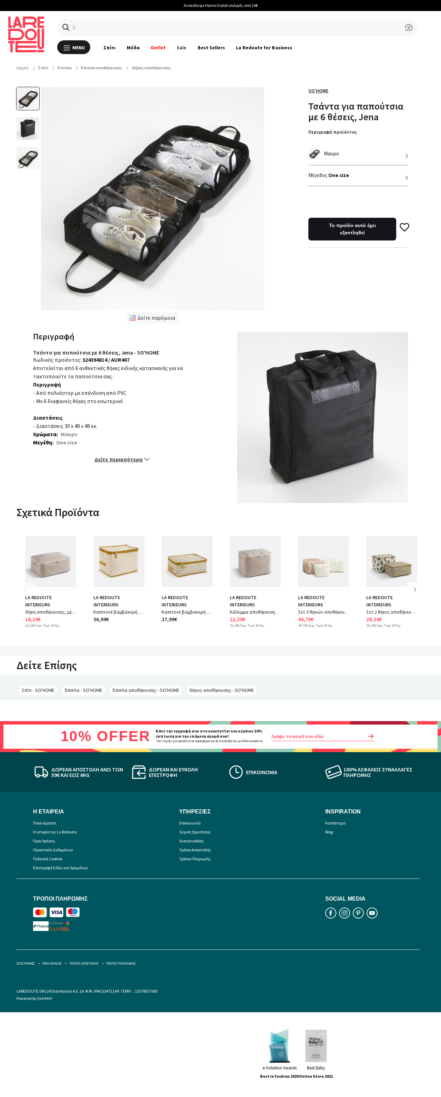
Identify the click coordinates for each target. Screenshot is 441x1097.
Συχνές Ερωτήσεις (195, 831)
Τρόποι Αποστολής (195, 849)
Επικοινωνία (190, 823)
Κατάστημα (335, 823)
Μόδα (133, 47)
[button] (66, 27)
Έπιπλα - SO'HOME (83, 690)
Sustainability (191, 840)
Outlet (158, 47)
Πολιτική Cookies (47, 858)
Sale (181, 47)
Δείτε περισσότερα (118, 459)
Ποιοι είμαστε (44, 823)
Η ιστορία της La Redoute (54, 831)
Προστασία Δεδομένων (53, 849)
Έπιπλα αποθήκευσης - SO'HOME (146, 690)
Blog (329, 831)
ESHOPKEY (44, 998)
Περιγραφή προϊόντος (332, 132)
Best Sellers (211, 47)
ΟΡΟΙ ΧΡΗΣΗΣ (52, 963)
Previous (30, 594)
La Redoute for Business (264, 47)
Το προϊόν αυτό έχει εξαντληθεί (352, 229)
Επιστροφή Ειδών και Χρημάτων (60, 867)
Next (417, 594)
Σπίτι (109, 47)
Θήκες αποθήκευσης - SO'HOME (221, 690)
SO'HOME (318, 91)
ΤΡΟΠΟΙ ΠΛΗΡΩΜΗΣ (121, 963)
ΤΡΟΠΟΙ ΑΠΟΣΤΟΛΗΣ (84, 963)
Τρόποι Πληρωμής (195, 858)
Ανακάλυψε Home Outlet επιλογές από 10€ (158, 5)
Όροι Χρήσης (44, 840)
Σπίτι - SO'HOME (38, 690)
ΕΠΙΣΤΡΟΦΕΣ (26, 963)
